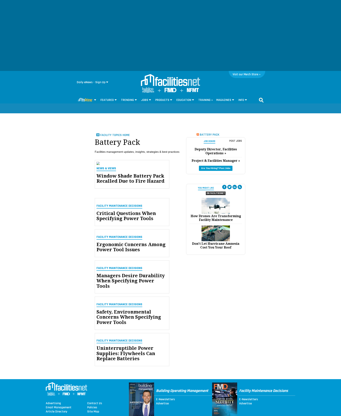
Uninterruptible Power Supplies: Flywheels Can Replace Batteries (125, 353)
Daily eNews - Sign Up (91, 82)
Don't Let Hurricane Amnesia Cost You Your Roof (215, 245)
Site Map (93, 411)
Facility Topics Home (114, 135)
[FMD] (170, 91)
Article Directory (56, 411)
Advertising (53, 403)
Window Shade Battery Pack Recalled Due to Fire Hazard (130, 178)
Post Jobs (235, 141)
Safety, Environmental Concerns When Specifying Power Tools (128, 317)
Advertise (162, 403)
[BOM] (148, 92)
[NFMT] (193, 91)
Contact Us (94, 403)
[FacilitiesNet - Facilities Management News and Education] (170, 80)
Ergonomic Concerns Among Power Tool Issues (131, 247)
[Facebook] (224, 187)
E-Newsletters (165, 399)
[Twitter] (229, 187)
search (261, 100)
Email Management (58, 407)
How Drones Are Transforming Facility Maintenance (216, 218)
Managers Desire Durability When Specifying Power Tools (130, 281)
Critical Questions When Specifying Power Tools (126, 216)
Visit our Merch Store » (246, 74)
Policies (92, 407)
